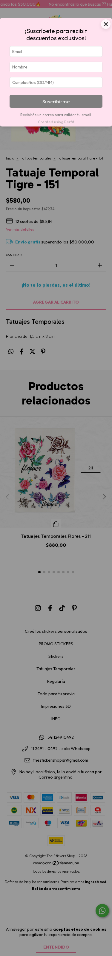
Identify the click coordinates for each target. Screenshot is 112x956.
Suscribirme (56, 101)
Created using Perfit (56, 121)
